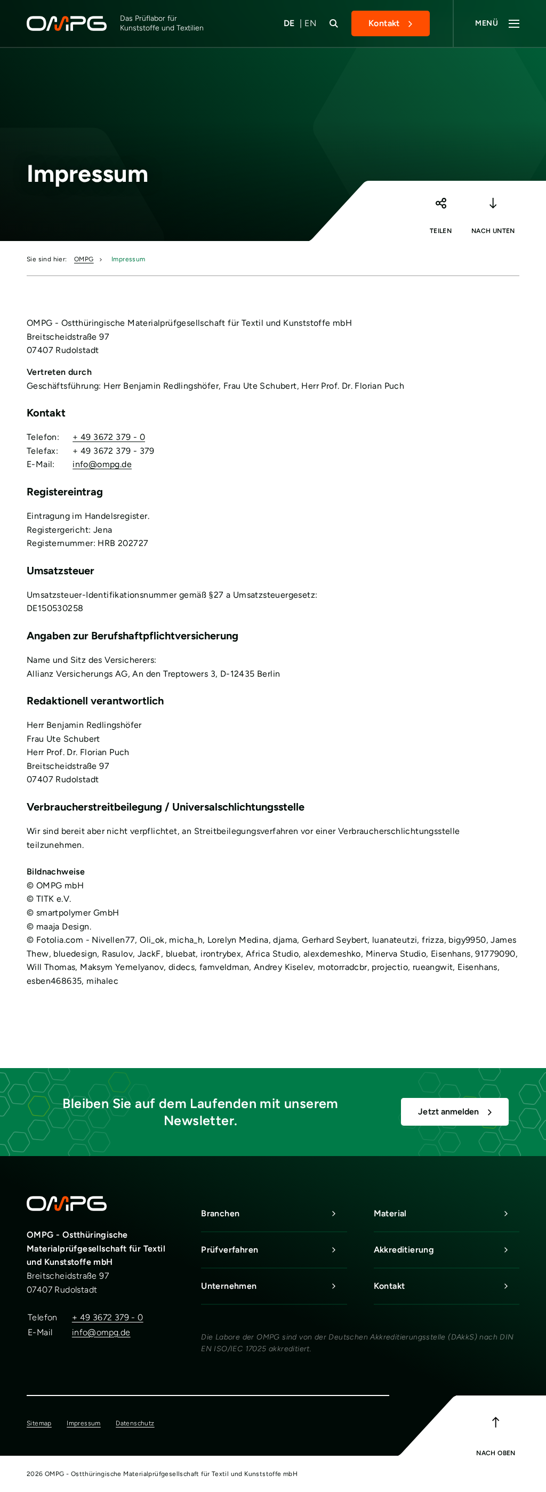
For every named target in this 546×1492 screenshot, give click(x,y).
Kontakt (384, 23)
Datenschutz (135, 1423)
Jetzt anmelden (448, 1111)
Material (390, 1213)
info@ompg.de (102, 464)
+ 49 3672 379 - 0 (109, 437)
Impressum (128, 259)
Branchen (220, 1213)
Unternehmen (228, 1286)
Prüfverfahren (229, 1250)
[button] (440, 208)
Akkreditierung (404, 1250)
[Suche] (334, 23)
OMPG (84, 259)
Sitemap (39, 1423)
